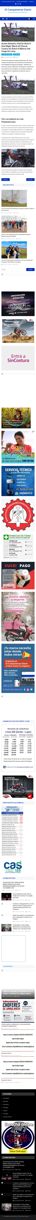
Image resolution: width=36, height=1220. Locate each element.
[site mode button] (30, 19)
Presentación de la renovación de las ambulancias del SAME (7, 179)
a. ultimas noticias (6, 54)
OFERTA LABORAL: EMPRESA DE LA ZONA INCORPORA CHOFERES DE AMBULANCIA (15, 1025)
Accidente (16, 54)
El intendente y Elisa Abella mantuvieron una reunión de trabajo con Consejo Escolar (22, 927)
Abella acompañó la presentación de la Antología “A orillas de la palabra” (23, 917)
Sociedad (5, 1113)
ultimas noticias (7, 1116)
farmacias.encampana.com (13, 557)
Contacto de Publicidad (21, 1)
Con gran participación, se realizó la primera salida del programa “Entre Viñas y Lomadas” (17, 261)
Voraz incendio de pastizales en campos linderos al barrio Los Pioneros (17, 209)
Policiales (5, 1107)
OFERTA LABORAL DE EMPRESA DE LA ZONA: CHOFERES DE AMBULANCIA (18, 993)
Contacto (31, 1)
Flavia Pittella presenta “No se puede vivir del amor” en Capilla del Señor (22, 895)
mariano (17, 57)
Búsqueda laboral (6, 1053)
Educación (6, 1104)
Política (5, 1110)
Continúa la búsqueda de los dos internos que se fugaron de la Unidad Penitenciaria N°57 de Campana (23, 906)
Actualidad (6, 1098)
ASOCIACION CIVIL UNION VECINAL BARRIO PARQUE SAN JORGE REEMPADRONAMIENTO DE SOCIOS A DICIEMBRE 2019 (13, 885)
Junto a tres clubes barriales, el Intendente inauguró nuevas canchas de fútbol (16, 235)
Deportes (5, 1101)
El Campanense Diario (18, 9)
